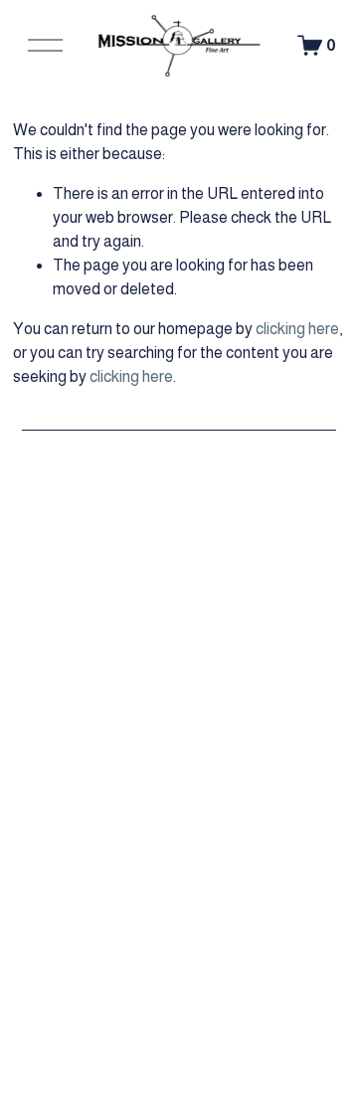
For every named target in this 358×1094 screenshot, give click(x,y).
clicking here (297, 328)
